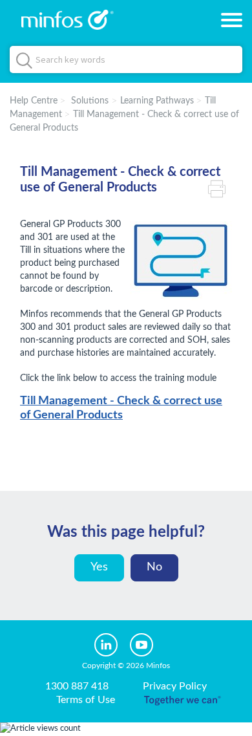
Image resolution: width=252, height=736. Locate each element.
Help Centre (34, 100)
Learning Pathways (157, 100)
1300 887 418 (77, 686)
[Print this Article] (220, 187)
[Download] (102, 360)
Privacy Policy (175, 686)
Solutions (89, 100)
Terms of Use (85, 700)
